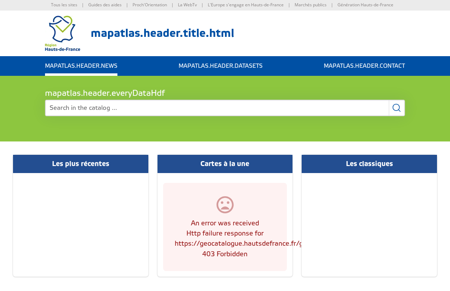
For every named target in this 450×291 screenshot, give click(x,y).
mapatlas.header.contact (364, 66)
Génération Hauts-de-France (365, 5)
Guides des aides (105, 5)
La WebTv (187, 5)
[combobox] (225, 108)
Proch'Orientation (150, 5)
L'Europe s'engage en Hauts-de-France (246, 5)
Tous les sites (64, 5)
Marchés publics (311, 5)
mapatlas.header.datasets (221, 66)
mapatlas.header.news (81, 66)
